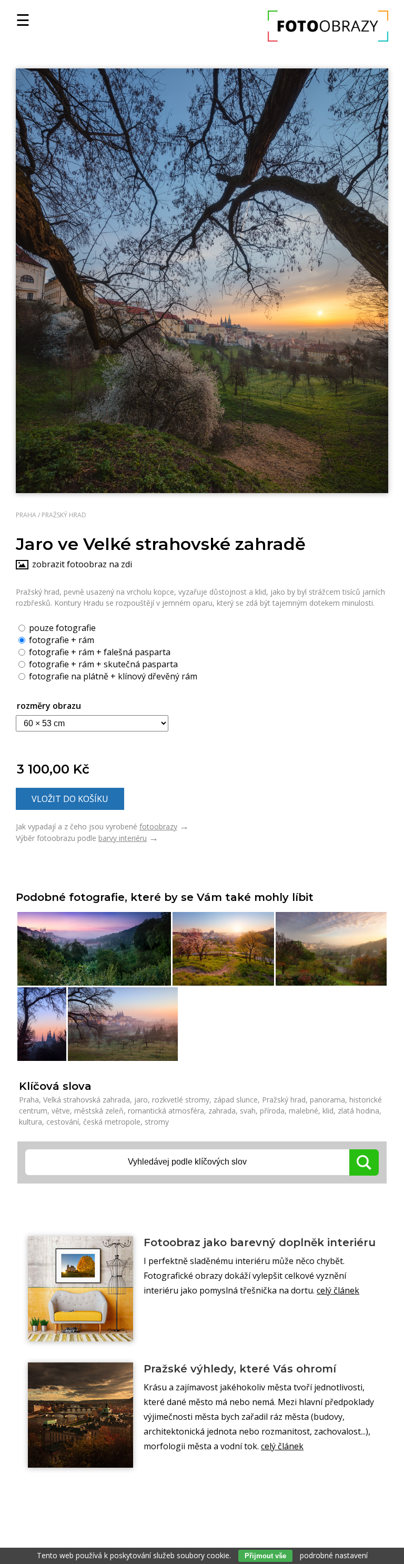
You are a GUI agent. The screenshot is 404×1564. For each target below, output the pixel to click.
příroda (272, 1111)
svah (248, 1111)
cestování (62, 1122)
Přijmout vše (265, 1556)
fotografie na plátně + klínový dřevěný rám (112, 675)
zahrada (222, 1111)
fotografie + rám (60, 639)
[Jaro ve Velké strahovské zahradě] (202, 280)
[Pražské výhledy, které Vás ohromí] (80, 1415)
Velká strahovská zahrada (86, 1100)
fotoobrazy (158, 826)
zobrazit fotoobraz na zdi (82, 564)
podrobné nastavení (334, 1555)
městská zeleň (99, 1111)
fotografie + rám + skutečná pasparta (102, 663)
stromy (157, 1122)
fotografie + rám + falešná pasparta (98, 651)
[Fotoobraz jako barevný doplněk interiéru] (80, 1288)
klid (328, 1111)
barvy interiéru (122, 838)
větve (61, 1111)
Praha (26, 514)
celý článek (338, 1290)
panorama (327, 1100)
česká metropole (111, 1122)
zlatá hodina (358, 1111)
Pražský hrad (64, 514)
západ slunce (236, 1100)
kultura (30, 1122)
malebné (303, 1111)
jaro (141, 1100)
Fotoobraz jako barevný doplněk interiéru (260, 1242)
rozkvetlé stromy (180, 1100)
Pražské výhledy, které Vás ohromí (240, 1368)
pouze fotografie (61, 627)
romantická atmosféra (166, 1111)
